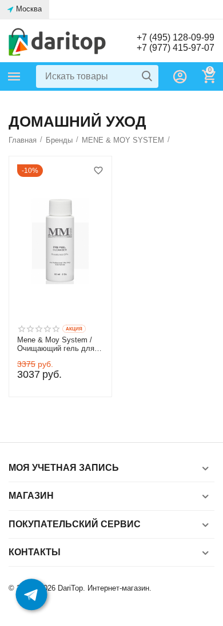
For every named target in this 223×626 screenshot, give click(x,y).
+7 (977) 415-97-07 (175, 47)
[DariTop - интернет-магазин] (57, 42)
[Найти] (147, 76)
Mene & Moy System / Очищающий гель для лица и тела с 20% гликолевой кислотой (57, 345)
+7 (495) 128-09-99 (175, 37)
